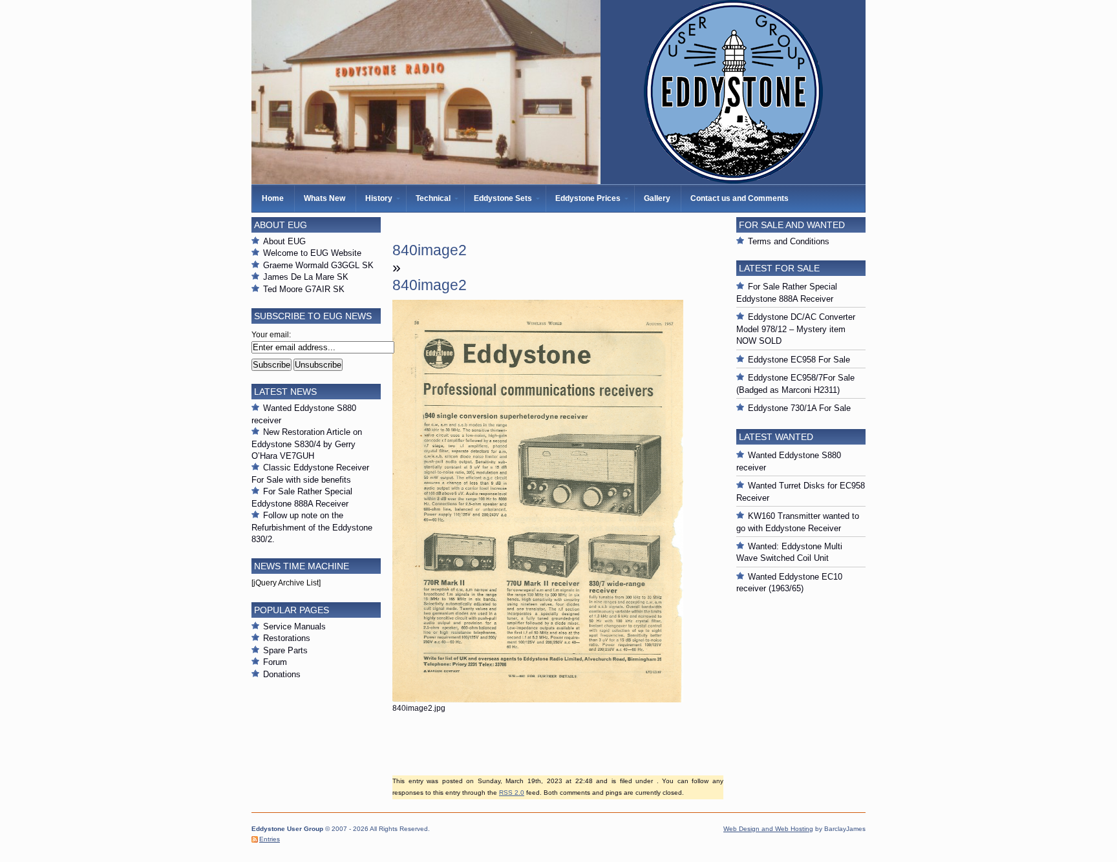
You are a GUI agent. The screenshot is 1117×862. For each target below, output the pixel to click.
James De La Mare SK (305, 277)
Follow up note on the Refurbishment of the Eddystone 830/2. (311, 527)
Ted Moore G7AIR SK (304, 289)
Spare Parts (285, 650)
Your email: (271, 335)
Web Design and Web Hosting (768, 828)
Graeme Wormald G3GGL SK (318, 265)
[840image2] (537, 700)
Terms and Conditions (788, 241)
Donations (282, 674)
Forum (275, 662)
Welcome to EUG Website (312, 253)
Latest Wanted (776, 437)
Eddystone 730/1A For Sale (799, 408)
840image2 (429, 250)
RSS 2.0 (511, 792)
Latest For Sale (779, 268)
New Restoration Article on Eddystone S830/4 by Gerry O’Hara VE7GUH (306, 444)
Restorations (286, 638)
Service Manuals (294, 626)
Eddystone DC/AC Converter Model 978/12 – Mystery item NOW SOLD (795, 329)
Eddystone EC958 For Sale (799, 359)
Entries (269, 839)
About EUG (284, 241)
